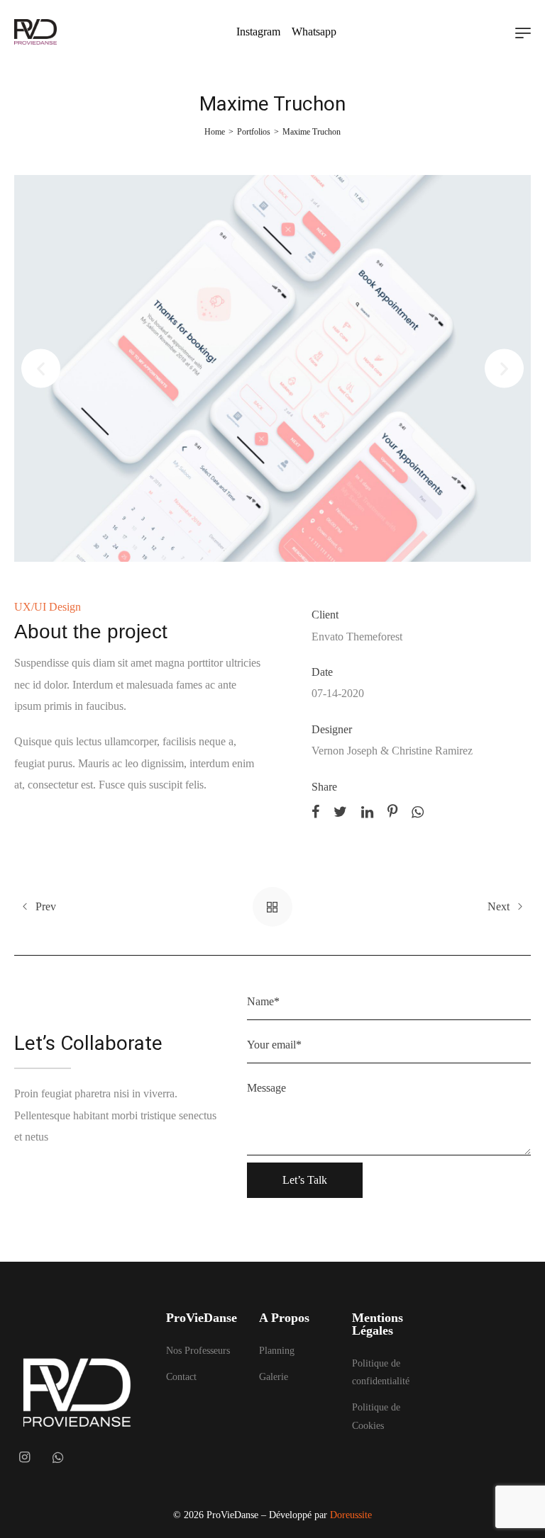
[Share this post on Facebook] (315, 810)
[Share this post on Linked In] (367, 810)
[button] (40, 368)
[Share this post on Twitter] (340, 810)
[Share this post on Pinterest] (392, 810)
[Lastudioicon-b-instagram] (24, 1457)
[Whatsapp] (58, 1457)
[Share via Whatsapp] (418, 810)
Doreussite (351, 1515)
